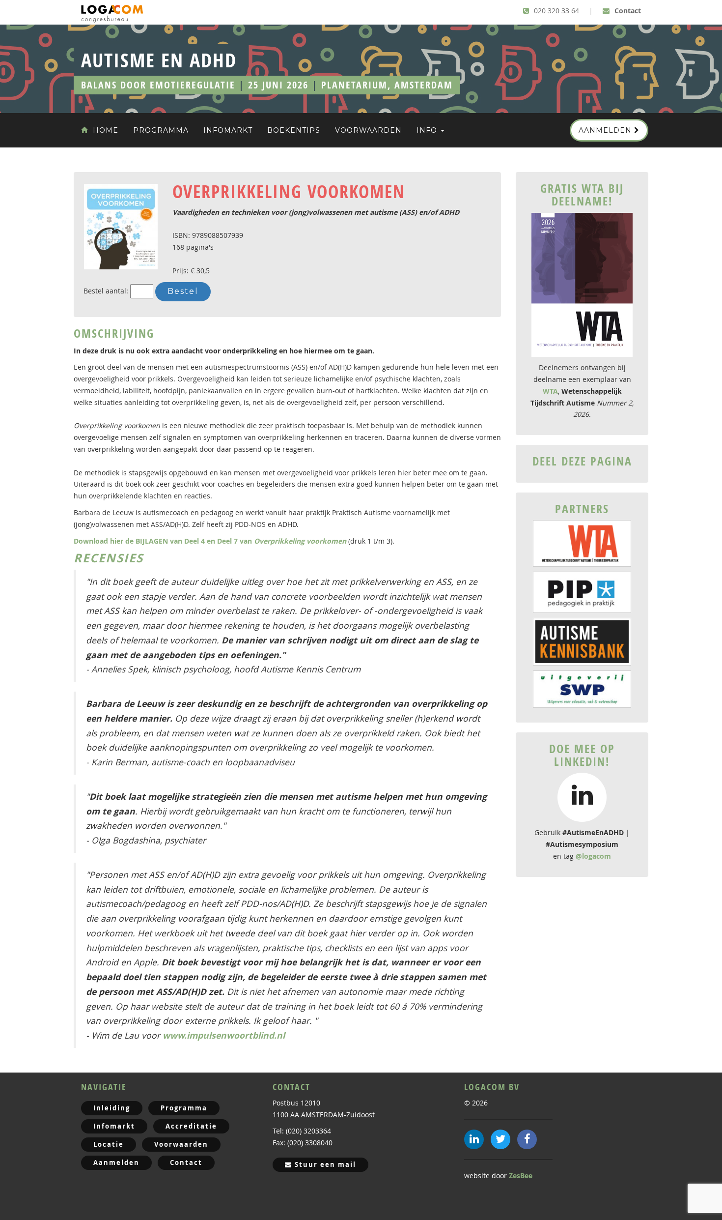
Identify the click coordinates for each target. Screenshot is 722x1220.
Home (104, 130)
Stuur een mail (324, 1164)
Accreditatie (191, 1126)
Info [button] (428, 130)
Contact (626, 10)
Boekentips (293, 130)
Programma (161, 130)
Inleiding (111, 1108)
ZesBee (520, 1175)
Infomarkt (227, 130)
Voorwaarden (368, 130)
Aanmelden (606, 130)
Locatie (108, 1144)
